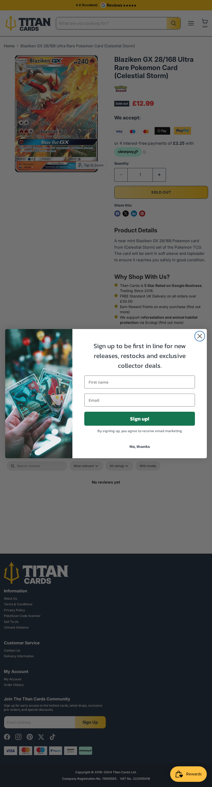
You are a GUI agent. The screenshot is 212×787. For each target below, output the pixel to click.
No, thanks (140, 446)
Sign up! (139, 419)
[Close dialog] (200, 336)
